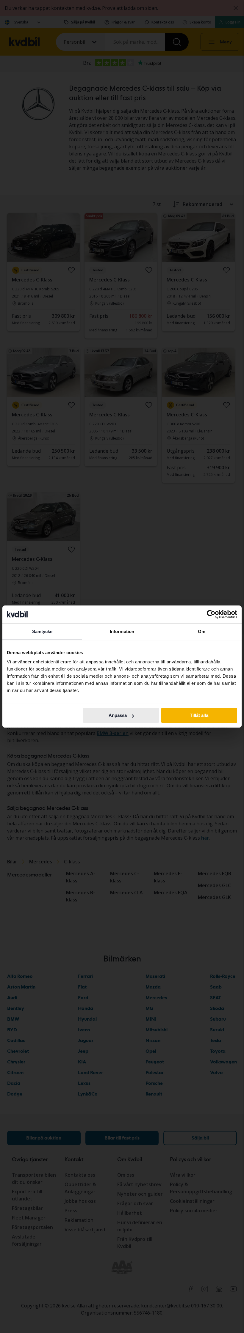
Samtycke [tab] (42, 631)
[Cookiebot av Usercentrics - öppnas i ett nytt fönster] (211, 614)
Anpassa (118, 715)
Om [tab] (201, 631)
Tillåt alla (199, 715)
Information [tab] (122, 631)
